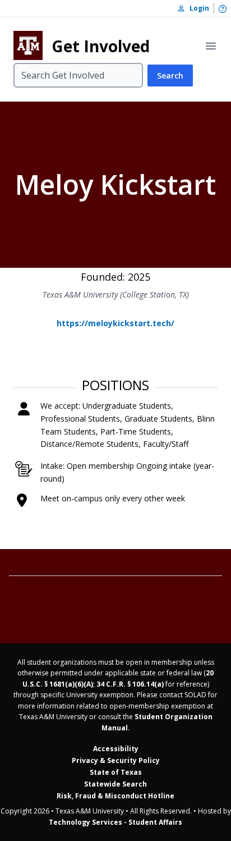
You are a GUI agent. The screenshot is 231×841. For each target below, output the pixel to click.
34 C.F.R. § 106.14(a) (130, 684)
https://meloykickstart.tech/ (115, 323)
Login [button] (196, 8)
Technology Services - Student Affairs (115, 822)
